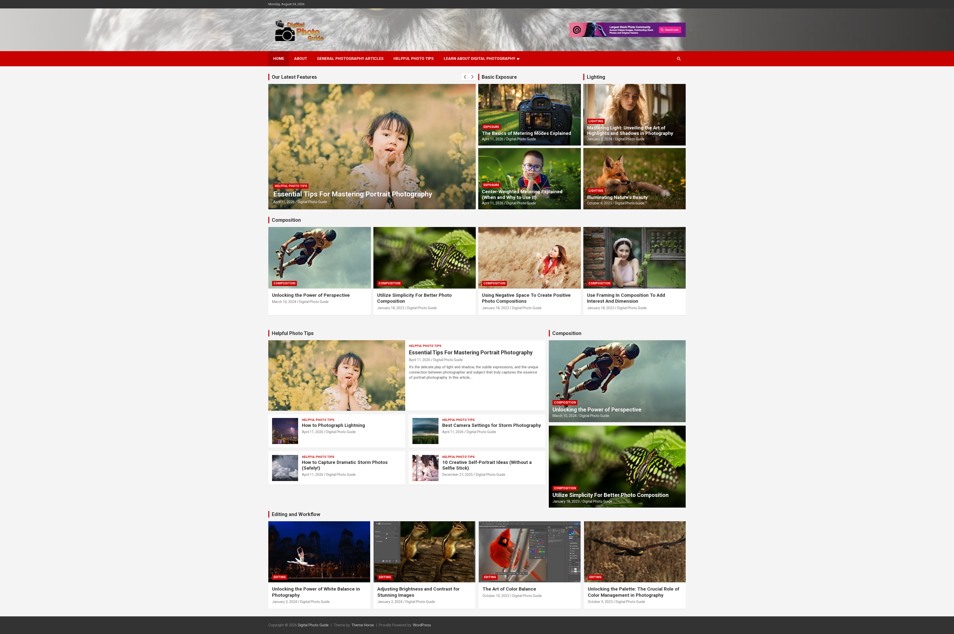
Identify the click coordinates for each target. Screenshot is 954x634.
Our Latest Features (294, 77)
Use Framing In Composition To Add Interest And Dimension (626, 298)
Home (278, 58)
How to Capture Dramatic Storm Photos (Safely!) (345, 465)
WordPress (422, 625)
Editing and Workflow (296, 514)
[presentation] (465, 77)
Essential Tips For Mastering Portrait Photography (471, 352)
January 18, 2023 (390, 308)
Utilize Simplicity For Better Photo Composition (611, 495)
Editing (280, 577)
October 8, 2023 (599, 203)
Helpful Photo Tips (414, 58)
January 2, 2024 (599, 139)
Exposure (282, 186)
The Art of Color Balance (509, 589)
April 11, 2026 (284, 202)
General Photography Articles (350, 58)
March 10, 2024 (284, 302)
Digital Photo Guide (312, 202)
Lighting (596, 77)
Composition (286, 220)
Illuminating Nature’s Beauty (617, 197)
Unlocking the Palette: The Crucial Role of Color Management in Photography (633, 592)
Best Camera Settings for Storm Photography (491, 425)
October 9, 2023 (600, 602)
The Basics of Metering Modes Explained (337, 194)
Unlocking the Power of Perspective (311, 295)
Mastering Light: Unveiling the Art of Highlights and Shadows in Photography (630, 130)
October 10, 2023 (495, 596)
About (300, 58)
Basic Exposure (499, 77)
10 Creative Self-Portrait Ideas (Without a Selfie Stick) (487, 465)
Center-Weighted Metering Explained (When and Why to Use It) (522, 194)
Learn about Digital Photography (479, 58)
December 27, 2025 (457, 475)
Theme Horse (363, 625)
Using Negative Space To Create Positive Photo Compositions (526, 298)
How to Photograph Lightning (333, 425)
